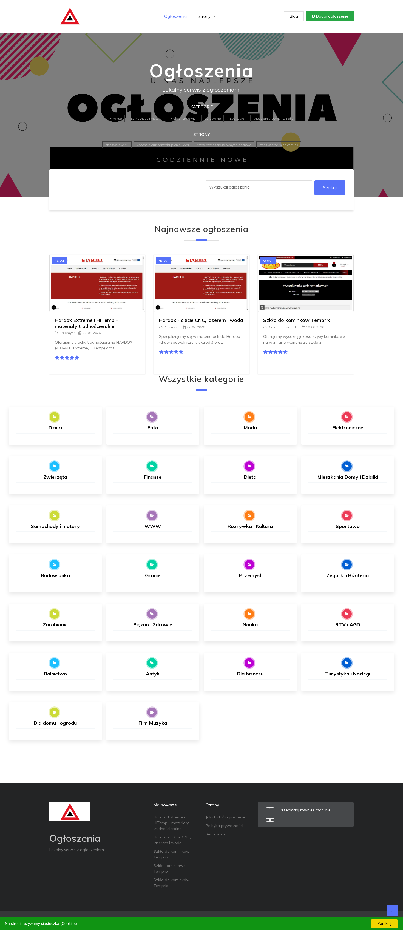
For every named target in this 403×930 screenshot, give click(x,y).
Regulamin (215, 834)
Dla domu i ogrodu (283, 327)
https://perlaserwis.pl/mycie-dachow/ (224, 145)
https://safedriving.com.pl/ (278, 145)
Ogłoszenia (175, 16)
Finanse (116, 118)
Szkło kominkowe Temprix (170, 868)
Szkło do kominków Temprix (296, 320)
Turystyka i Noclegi (347, 674)
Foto (152, 427)
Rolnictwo (55, 674)
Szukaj (330, 187)
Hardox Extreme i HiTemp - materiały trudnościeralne (86, 323)
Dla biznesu (250, 674)
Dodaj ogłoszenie (331, 16)
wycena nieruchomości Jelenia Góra (163, 145)
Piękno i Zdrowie (183, 118)
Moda (250, 427)
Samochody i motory (146, 118)
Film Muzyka (152, 723)
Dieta (250, 477)
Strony (205, 16)
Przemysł (66, 333)
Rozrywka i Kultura (250, 526)
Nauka (250, 624)
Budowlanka (55, 575)
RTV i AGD (347, 624)
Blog (294, 16)
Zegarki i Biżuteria (348, 575)
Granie (152, 575)
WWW (152, 526)
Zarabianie (213, 118)
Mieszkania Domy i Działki (273, 118)
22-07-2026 (92, 333)
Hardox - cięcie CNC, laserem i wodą (201, 320)
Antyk (153, 674)
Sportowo (237, 118)
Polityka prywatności (224, 825)
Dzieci (55, 427)
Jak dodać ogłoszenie (225, 817)
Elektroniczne (347, 427)
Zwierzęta (55, 477)
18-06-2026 (315, 327)
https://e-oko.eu (117, 145)
